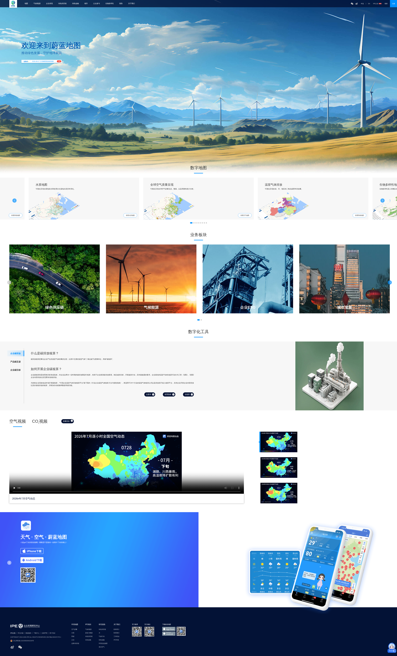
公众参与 (96, 3)
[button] (382, 200)
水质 (72, 633)
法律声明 (44, 633)
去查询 (148, 394)
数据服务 (28, 633)
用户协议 (52, 633)
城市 (86, 3)
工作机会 (116, 636)
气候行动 (102, 636)
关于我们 (131, 3)
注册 (393, 3)
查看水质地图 (130, 215)
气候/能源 (37, 3)
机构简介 (116, 629)
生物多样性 (109, 3)
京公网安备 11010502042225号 (23, 641)
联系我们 (116, 633)
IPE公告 (375, 3)
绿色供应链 (62, 3)
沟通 (59, 61)
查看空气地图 (244, 215)
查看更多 (66, 421)
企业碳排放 (15, 353)
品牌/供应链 (75, 643)
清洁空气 (102, 647)
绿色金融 (75, 3)
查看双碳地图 (359, 215)
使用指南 (168, 394)
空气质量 (74, 629)
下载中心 (36, 633)
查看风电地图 (15, 215)
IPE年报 (116, 640)
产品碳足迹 (15, 362)
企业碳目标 (15, 370)
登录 (386, 3)
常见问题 (20, 633)
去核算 (187, 394)
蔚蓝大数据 (89, 633)
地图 (26, 3)
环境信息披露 (103, 643)
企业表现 (49, 3)
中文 (362, 3)
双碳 (72, 636)
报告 (121, 3)
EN (369, 3)
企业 (72, 640)
